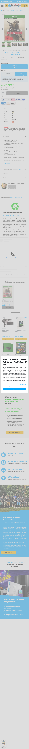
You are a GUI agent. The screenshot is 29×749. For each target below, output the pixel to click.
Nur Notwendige (6, 385)
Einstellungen (23, 385)
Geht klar (15, 389)
